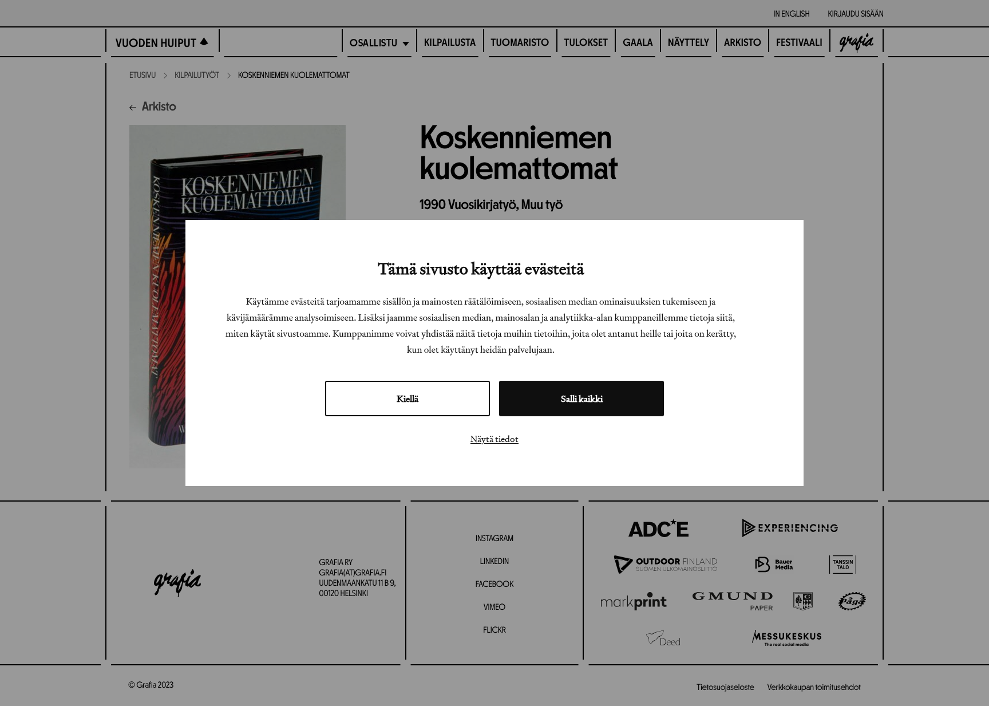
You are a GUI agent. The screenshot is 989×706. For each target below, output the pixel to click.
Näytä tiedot (494, 438)
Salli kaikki (582, 398)
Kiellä (407, 398)
